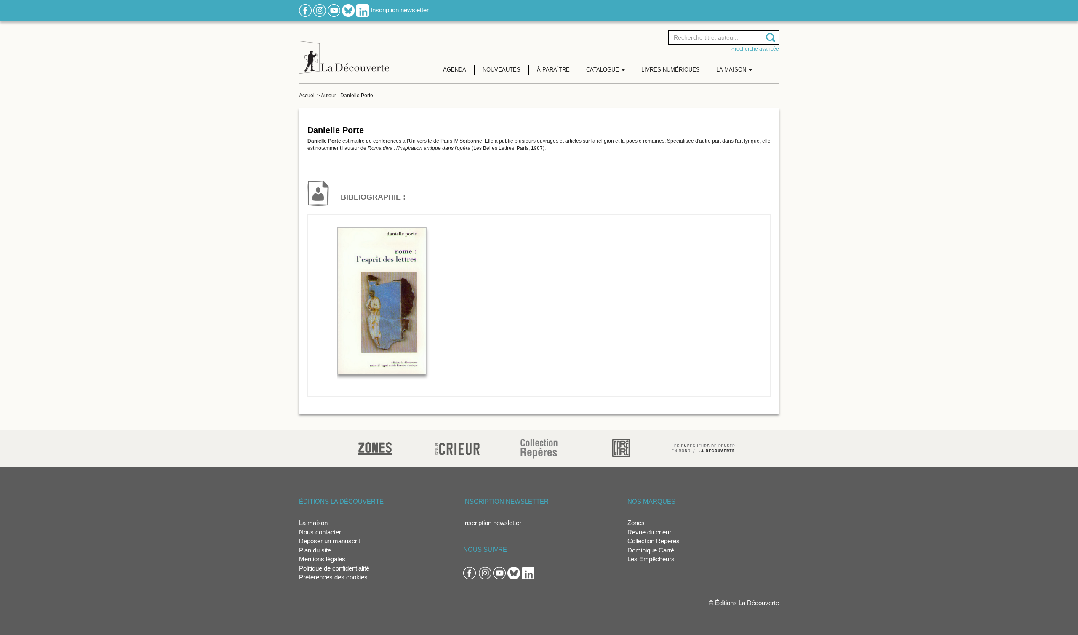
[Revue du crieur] (457, 447)
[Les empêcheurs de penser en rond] (703, 447)
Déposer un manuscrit (329, 540)
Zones (636, 522)
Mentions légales (322, 559)
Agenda (454, 70)
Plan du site (315, 550)
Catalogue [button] (603, 70)
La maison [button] (732, 70)
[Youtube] (334, 9)
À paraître (553, 70)
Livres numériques (670, 70)
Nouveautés (501, 70)
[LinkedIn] (362, 9)
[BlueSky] (348, 9)
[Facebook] (305, 9)
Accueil (307, 96)
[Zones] (375, 447)
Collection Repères (653, 540)
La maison (313, 522)
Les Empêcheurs (651, 559)
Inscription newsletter (400, 9)
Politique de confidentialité (334, 568)
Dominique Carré (650, 550)
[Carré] (621, 447)
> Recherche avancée (755, 49)
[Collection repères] (539, 448)
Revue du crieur (649, 532)
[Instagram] (319, 9)
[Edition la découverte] (344, 50)
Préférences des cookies (333, 577)
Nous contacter (320, 532)
